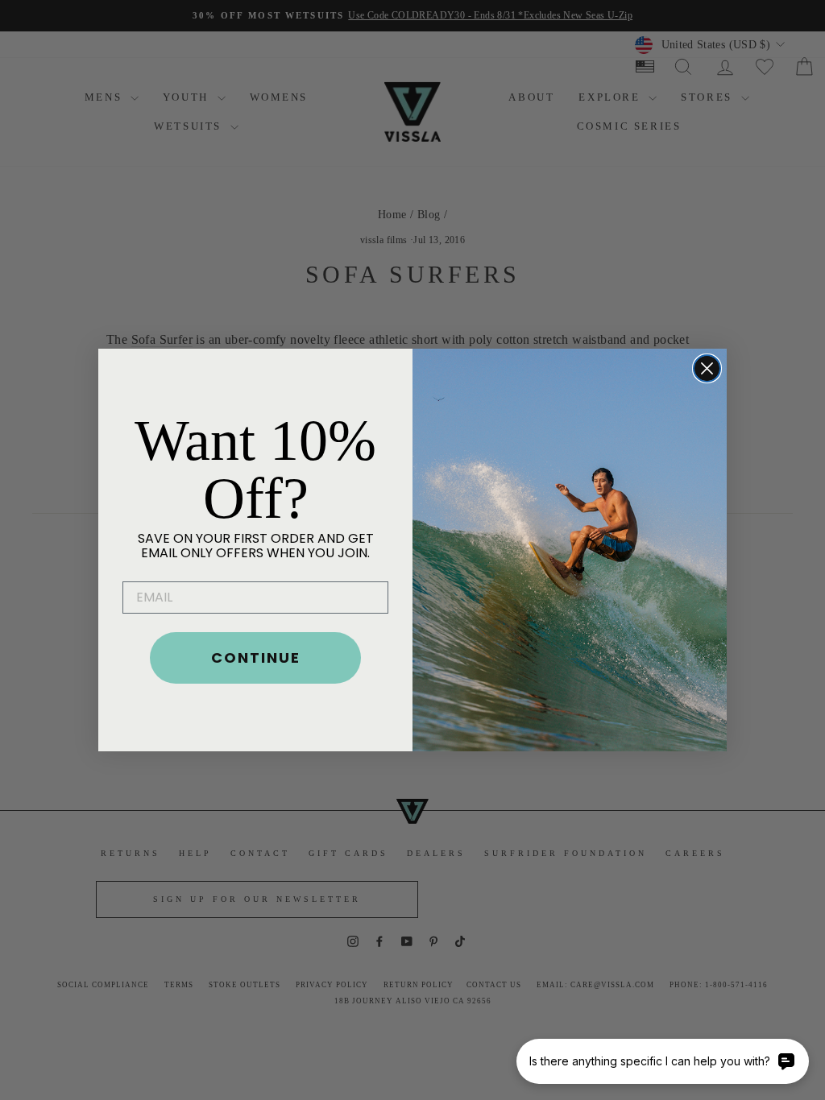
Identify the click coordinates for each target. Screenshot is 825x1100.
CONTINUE (256, 657)
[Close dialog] (707, 368)
